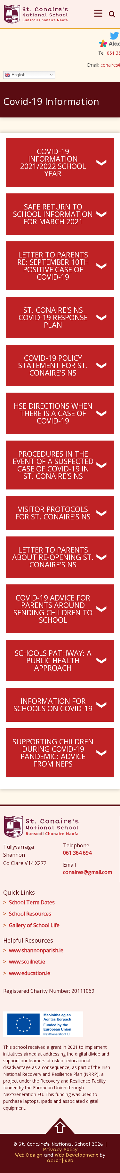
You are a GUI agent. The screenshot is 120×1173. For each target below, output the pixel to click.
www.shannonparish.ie (36, 950)
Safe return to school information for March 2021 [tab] (53, 214)
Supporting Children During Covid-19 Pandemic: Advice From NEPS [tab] (52, 752)
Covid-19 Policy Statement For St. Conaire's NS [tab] (53, 365)
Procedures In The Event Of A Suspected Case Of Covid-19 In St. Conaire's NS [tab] (52, 465)
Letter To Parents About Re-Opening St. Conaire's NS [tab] (53, 557)
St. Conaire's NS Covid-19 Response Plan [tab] (53, 317)
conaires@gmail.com (87, 872)
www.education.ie (29, 973)
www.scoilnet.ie (27, 961)
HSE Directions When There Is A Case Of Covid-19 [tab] (53, 413)
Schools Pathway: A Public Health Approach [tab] (53, 660)
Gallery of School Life (34, 925)
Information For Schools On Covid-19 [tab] (52, 704)
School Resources (30, 913)
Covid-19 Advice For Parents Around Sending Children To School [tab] (52, 608)
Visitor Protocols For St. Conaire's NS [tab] (53, 513)
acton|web (60, 1160)
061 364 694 (77, 852)
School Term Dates (32, 902)
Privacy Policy (60, 1149)
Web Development (76, 1155)
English (17, 74)
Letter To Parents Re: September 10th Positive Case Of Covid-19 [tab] (53, 265)
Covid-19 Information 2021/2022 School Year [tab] (53, 162)
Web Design (28, 1155)
